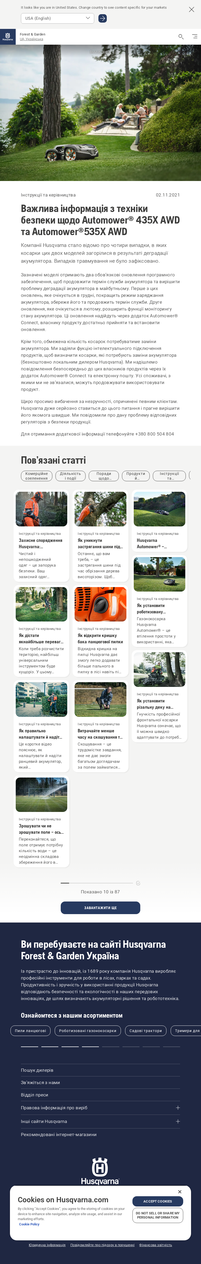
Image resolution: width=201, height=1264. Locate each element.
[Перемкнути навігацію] (194, 36)
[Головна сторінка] (8, 37)
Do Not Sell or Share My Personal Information (158, 1215)
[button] (29, 1046)
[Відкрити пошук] (181, 36)
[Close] (180, 1192)
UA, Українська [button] (31, 39)
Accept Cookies (157, 1201)
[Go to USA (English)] (102, 18)
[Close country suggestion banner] (191, 9)
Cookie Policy (29, 1224)
